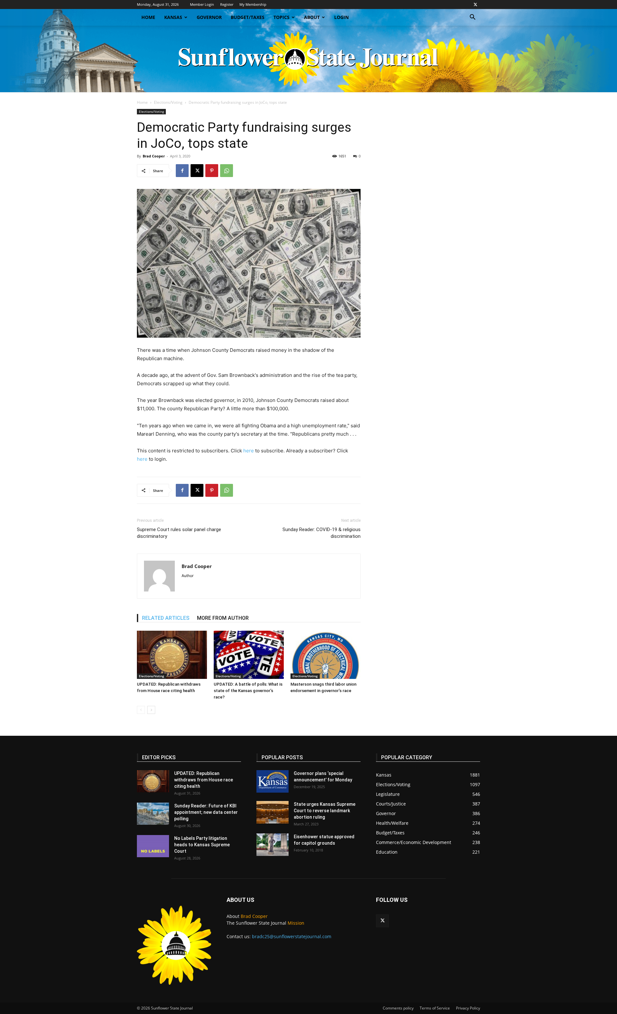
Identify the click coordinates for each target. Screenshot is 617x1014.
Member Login (202, 4)
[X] (475, 4)
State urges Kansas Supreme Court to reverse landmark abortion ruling (324, 811)
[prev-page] (141, 710)
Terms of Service (435, 1008)
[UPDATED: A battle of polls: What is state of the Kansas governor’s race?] (249, 655)
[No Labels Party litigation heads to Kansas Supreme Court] (153, 846)
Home (148, 17)
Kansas (173, 17)
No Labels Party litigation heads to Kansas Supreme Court (202, 845)
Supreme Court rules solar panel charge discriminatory (179, 533)
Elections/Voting (168, 102)
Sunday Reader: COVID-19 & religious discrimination (321, 533)
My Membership (252, 4)
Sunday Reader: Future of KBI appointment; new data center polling (206, 812)
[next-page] (151, 710)
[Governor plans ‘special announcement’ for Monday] (272, 781)
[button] (472, 18)
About (312, 17)
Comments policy (398, 1008)
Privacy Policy (468, 1008)
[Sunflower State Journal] (308, 59)
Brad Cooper (154, 156)
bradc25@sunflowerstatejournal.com (291, 936)
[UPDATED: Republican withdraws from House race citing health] (172, 655)
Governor (209, 17)
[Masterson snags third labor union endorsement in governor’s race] (326, 655)
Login (341, 17)
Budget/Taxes (247, 17)
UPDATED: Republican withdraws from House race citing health (203, 780)
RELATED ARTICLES (165, 618)
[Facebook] (182, 170)
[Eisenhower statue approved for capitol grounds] (272, 844)
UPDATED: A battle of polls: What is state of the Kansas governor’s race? (248, 690)
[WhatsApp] (226, 170)
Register (226, 4)
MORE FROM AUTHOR (223, 618)
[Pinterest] (211, 170)
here (248, 451)
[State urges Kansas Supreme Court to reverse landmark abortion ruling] (272, 812)
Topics (281, 17)
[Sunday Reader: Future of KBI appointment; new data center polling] (153, 814)
